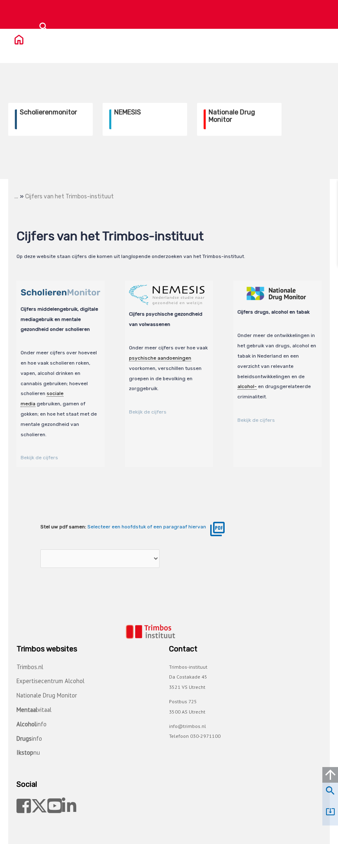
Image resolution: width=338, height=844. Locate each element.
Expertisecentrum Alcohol (50, 681)
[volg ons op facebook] (23, 806)
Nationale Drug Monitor (46, 695)
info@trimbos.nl (187, 726)
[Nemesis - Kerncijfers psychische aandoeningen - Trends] (100, 559)
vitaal (34, 710)
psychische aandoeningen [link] (160, 358)
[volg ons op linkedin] (69, 806)
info (31, 724)
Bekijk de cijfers (39, 457)
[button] (43, 27)
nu (28, 752)
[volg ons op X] (39, 806)
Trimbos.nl (29, 667)
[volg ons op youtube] (54, 806)
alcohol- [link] (247, 386)
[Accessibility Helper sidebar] (325, 193)
